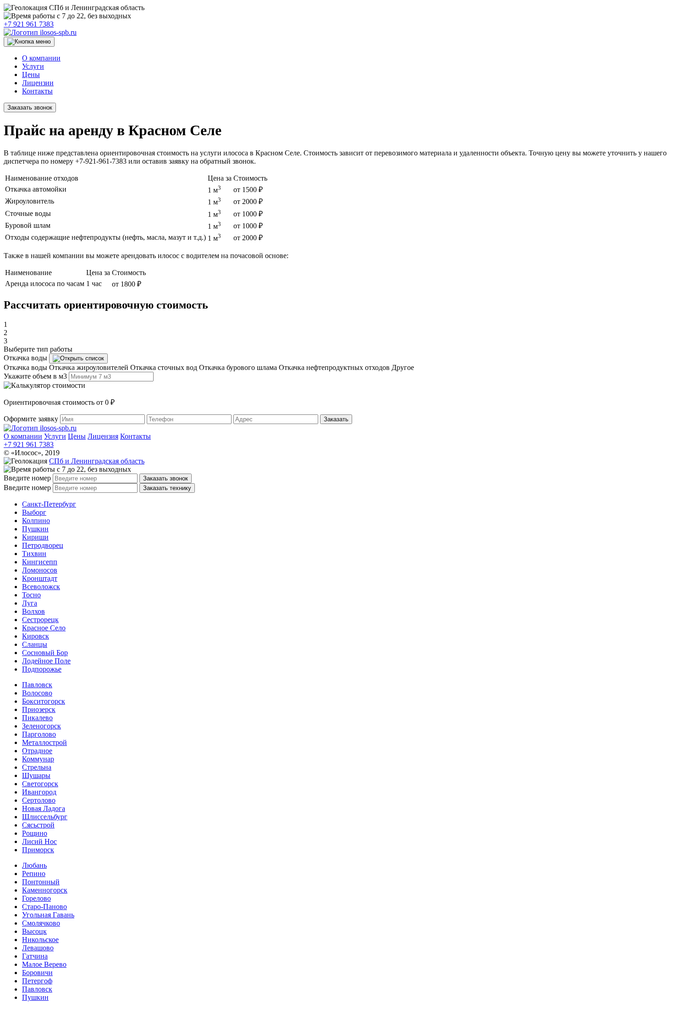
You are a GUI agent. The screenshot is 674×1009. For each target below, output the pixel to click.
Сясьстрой (38, 825)
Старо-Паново (44, 906)
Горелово (36, 898)
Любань (34, 865)
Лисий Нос (39, 841)
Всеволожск (41, 586)
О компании (41, 58)
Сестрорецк (40, 619)
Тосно (31, 595)
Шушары (36, 775)
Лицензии (38, 83)
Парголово (39, 734)
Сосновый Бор (45, 652)
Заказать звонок (29, 107)
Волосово (37, 693)
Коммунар (38, 759)
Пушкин (35, 529)
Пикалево (37, 718)
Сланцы (34, 644)
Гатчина (35, 956)
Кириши (35, 537)
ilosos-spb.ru (57, 32)
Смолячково (41, 923)
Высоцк (34, 931)
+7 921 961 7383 (29, 24)
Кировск (35, 636)
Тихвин (34, 553)
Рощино (34, 833)
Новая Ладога (43, 808)
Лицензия (103, 436)
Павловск (37, 685)
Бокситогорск (43, 701)
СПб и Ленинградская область (96, 461)
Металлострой (44, 742)
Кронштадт (39, 578)
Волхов (33, 611)
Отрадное (37, 751)
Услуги (33, 66)
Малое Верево (44, 964)
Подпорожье (41, 669)
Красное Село (44, 628)
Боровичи (37, 972)
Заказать (336, 419)
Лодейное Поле (46, 661)
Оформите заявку (31, 419)
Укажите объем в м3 (35, 376)
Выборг (34, 512)
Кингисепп (39, 562)
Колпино (36, 520)
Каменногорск (44, 890)
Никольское (40, 939)
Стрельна (36, 767)
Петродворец (42, 545)
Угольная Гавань (48, 915)
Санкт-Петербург (49, 504)
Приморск (38, 850)
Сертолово (38, 800)
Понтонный (41, 882)
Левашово (38, 948)
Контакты (37, 91)
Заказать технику (167, 488)
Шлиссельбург (44, 817)
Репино (33, 873)
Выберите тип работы (38, 349)
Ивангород (39, 792)
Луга (29, 603)
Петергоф (37, 981)
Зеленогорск (41, 726)
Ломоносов (39, 570)
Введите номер (27, 478)
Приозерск (38, 709)
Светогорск (40, 784)
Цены (31, 74)
